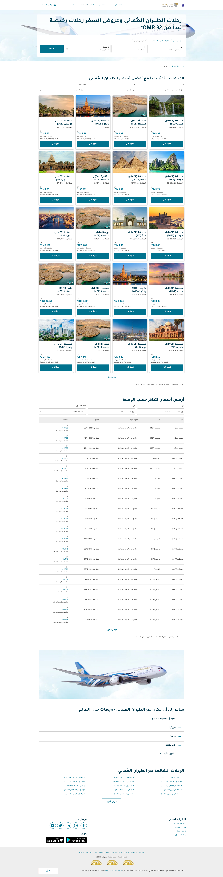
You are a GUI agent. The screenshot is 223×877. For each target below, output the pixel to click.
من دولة (81, 852)
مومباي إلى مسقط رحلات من (74, 790)
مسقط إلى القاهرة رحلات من (171, 786)
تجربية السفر (72, 5)
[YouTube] (53, 825)
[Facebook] (84, 825)
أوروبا (173, 736)
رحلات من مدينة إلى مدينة (121, 852)
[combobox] (165, 50)
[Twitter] (60, 825)
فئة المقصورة (81, 85)
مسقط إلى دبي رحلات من (173, 790)
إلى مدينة (134, 852)
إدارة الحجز (84, 5)
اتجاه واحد (178, 41)
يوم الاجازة (93, 5)
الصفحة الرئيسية (178, 66)
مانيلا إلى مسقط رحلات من (124, 794)
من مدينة (89, 852)
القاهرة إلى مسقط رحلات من (74, 782)
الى (144, 47)
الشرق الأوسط (167, 754)
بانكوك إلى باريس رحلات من (75, 794)
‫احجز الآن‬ (167, 144)
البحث (51, 49)
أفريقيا (172, 727)
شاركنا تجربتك (180, 827)
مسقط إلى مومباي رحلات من (171, 794)
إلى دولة (141, 852)
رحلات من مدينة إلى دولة (102, 852)
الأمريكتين (170, 745)
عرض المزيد (111, 802)
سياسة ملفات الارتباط (113, 871)
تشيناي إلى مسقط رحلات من (123, 786)
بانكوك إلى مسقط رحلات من (74, 777)
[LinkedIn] (68, 825)
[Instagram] (76, 825)
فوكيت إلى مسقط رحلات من (171, 782)
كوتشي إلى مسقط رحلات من (123, 782)
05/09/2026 (104, 50)
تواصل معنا (181, 831)
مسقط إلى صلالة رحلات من (124, 777)
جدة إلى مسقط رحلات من (75, 786)
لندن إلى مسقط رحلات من (124, 790)
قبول (48, 871)
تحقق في (102, 5)
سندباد (61, 5)
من (181, 47)
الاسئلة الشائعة (180, 824)
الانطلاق (105, 47)
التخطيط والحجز (115, 5)
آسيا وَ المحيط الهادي (164, 719)
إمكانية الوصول (180, 835)
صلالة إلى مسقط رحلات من (172, 777)
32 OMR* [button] (151, 28)
